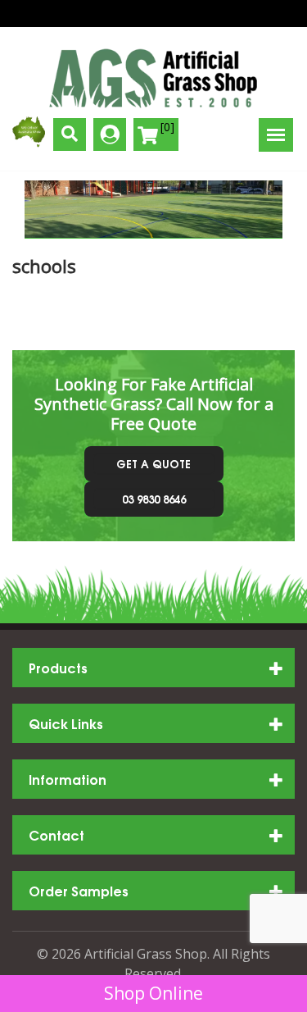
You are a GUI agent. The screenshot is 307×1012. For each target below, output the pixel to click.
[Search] (69, 134)
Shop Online (153, 993)
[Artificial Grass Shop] (153, 78)
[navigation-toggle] (276, 135)
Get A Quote (153, 463)
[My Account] (109, 134)
